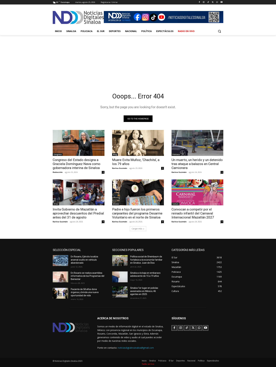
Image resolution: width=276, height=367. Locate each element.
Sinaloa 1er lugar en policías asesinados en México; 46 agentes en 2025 (144, 291)
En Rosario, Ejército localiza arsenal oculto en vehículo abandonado (84, 259)
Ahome (116, 204)
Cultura (175, 204)
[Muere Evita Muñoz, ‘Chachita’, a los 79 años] (138, 143)
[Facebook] (199, 2)
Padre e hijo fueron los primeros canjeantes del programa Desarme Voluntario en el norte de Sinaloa (137, 213)
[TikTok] (208, 2)
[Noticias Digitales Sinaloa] (78, 17)
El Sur (56, 204)
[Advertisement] (138, 59)
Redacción (58, 172)
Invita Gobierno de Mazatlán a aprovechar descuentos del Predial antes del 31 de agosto (78, 213)
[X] (213, 2)
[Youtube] (221, 2)
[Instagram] (204, 2)
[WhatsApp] (217, 2)
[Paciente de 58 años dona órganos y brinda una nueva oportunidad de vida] (60, 293)
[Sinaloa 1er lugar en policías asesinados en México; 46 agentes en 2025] (120, 291)
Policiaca (176, 154)
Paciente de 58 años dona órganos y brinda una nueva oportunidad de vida (85, 292)
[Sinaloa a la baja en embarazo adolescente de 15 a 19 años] (120, 276)
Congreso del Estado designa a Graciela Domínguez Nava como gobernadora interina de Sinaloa (76, 164)
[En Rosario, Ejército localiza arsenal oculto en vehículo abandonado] (60, 260)
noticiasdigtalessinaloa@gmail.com (136, 347)
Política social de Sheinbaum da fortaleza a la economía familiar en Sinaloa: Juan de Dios (146, 259)
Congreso (58, 154)
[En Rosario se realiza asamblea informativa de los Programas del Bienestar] (60, 276)
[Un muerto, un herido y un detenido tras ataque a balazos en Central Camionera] (197, 143)
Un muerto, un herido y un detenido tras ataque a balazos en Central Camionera (197, 164)
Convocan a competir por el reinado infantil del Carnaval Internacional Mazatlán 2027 (193, 213)
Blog (115, 154)
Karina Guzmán (119, 168)
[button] (219, 31)
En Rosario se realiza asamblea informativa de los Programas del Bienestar (87, 276)
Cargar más (137, 228)
